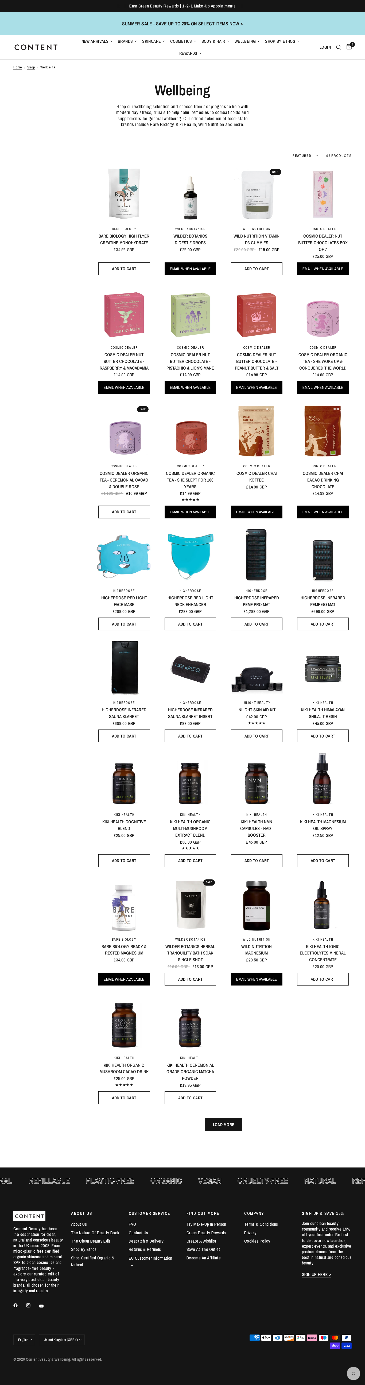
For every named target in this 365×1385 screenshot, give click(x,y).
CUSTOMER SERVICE (149, 1213)
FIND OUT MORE (203, 1213)
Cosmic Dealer (323, 229)
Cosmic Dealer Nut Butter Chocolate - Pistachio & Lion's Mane (190, 361)
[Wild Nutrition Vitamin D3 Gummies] (256, 193)
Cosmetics (181, 41)
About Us (79, 1224)
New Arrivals (95, 41)
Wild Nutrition (256, 229)
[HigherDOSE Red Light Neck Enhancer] (190, 555)
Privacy (250, 1233)
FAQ (132, 1224)
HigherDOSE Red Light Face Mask (124, 601)
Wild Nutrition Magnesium (256, 950)
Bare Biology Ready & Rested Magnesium (124, 950)
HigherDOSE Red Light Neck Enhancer (190, 601)
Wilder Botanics (190, 229)
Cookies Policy (257, 1241)
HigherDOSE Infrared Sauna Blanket (124, 713)
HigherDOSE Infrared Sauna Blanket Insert (190, 713)
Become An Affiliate (204, 1258)
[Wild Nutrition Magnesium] (256, 904)
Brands (125, 41)
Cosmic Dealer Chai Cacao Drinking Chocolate (323, 480)
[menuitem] (97, 41)
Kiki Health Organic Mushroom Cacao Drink (124, 1068)
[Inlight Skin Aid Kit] (256, 667)
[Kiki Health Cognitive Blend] (124, 779)
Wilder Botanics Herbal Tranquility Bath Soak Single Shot (190, 953)
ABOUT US (81, 1213)
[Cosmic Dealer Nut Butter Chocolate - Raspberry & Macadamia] (124, 312)
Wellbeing (245, 41)
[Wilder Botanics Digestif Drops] (190, 193)
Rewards (188, 53)
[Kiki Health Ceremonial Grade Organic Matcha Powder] (190, 1022)
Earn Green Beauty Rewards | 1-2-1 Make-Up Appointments (182, 6)
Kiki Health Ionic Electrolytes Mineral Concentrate (323, 953)
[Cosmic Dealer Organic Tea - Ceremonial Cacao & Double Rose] (124, 430)
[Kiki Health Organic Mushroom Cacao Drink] (124, 1022)
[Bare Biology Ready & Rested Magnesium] (124, 904)
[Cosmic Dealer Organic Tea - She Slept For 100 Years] (190, 430)
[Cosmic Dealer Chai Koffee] (256, 430)
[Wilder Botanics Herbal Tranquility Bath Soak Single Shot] (190, 904)
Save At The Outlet (203, 1249)
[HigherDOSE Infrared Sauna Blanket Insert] (190, 667)
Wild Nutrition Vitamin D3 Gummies (256, 239)
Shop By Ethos (280, 41)
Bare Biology (124, 229)
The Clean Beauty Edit (90, 1241)
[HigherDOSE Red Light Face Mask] (124, 555)
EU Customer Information (150, 1258)
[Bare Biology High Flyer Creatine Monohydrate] (124, 193)
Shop (31, 67)
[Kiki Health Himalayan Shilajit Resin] (323, 667)
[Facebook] (19, 1305)
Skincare (151, 41)
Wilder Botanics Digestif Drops (190, 239)
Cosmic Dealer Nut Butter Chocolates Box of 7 (323, 242)
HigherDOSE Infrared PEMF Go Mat (323, 601)
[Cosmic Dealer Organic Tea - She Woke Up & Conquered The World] (323, 312)
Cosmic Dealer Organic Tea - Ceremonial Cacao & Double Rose (124, 480)
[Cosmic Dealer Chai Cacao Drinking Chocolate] (323, 430)
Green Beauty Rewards (206, 1233)
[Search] (338, 47)
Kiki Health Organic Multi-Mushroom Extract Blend (190, 828)
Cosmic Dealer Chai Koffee (256, 476)
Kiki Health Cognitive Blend (124, 825)
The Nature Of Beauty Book (95, 1233)
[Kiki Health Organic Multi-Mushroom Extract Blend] (190, 779)
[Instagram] (32, 1305)
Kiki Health (323, 702)
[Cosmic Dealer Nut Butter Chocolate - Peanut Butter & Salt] (256, 312)
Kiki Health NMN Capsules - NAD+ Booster (256, 828)
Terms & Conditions (261, 1224)
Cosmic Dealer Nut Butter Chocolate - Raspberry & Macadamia (124, 361)
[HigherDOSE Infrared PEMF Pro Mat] (256, 555)
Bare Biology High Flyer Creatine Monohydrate (124, 239)
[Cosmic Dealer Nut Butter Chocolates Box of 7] (323, 193)
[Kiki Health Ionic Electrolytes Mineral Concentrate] (323, 904)
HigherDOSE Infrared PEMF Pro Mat (256, 601)
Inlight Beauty (256, 702)
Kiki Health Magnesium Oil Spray (323, 825)
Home (17, 67)
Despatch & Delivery (146, 1241)
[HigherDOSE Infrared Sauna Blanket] (124, 667)
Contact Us (138, 1233)
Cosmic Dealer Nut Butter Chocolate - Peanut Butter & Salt (256, 361)
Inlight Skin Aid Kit (256, 710)
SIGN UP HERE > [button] (316, 1274)
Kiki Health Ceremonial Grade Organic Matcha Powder (190, 1071)
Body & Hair (213, 41)
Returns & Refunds (145, 1249)
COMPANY (254, 1213)
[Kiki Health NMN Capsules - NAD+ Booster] (256, 779)
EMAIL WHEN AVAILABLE (190, 268)
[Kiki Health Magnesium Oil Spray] (323, 779)
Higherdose (124, 590)
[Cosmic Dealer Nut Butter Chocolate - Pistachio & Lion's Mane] (190, 312)
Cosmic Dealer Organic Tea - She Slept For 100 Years (190, 480)
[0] (348, 47)
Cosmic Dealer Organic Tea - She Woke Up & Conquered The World (322, 361)
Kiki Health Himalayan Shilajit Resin (323, 713)
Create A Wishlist (201, 1241)
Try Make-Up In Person (206, 1224)
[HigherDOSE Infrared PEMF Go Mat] (323, 555)
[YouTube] (45, 1306)
